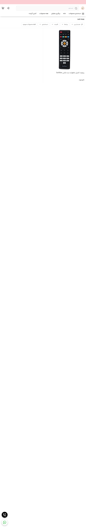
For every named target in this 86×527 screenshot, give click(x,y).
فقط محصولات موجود (29, 24)
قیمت (56, 24)
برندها (66, 24)
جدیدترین (77, 24)
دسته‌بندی (45, 24)
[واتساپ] (5, 522)
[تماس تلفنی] (5, 515)
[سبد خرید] (3, 8)
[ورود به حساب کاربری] (8, 8)
